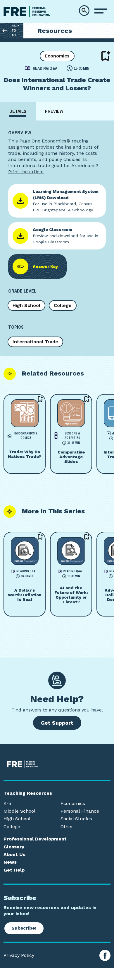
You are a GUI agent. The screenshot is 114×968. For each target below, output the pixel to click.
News (10, 862)
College (63, 305)
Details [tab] (17, 111)
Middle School (19, 811)
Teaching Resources (28, 793)
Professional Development (35, 839)
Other (67, 826)
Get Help (14, 870)
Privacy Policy (19, 955)
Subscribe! (24, 928)
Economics (57, 56)
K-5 (7, 803)
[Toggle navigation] (100, 11)
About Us (14, 854)
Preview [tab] (54, 111)
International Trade (35, 341)
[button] (84, 10)
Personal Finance (80, 811)
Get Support (57, 723)
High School (26, 305)
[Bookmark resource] (105, 56)
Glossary (14, 847)
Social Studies (76, 818)
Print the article (26, 171)
